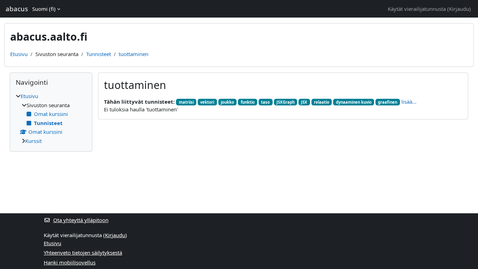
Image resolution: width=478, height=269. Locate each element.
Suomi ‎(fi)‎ (44, 8)
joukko (227, 102)
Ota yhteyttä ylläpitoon (80, 219)
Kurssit (33, 140)
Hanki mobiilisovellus (70, 262)
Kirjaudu (459, 8)
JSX (304, 102)
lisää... (408, 101)
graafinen (387, 102)
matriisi (186, 102)
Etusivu (19, 53)
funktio (248, 102)
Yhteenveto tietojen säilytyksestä (83, 252)
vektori (207, 102)
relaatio (321, 102)
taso (265, 102)
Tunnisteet (98, 53)
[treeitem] (51, 118)
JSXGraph (285, 102)
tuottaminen (133, 53)
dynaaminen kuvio (354, 102)
